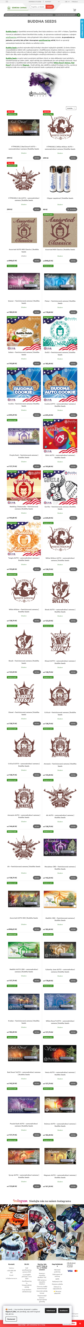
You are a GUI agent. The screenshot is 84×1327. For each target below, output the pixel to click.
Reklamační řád (57, 1281)
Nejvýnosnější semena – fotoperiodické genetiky (42, 1298)
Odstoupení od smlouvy (57, 1275)
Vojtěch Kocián (73, 1316)
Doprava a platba (35, 1)
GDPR (57, 1279)
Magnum (26, 65)
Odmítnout (50, 1310)
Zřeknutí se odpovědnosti (57, 1288)
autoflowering (11, 37)
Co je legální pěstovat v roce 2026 (27, 1276)
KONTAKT (48, 1)
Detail (37, 158)
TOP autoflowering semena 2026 (26, 1270)
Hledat (49, 7)
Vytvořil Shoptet (73, 1314)
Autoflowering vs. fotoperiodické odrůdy (27, 1284)
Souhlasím (64, 1310)
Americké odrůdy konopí (41, 1292)
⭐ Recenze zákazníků (57, 1292)
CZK (66, 1)
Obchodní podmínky (57, 1271)
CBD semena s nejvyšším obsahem (42, 1282)
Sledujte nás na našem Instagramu (50, 1201)
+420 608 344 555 (11, 1271)
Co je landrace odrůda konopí (26, 1290)
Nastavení (11, 1319)
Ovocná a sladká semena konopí (42, 1287)
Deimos (67, 63)
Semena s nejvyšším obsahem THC (41, 1275)
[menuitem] (16, 15)
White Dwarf (59, 63)
